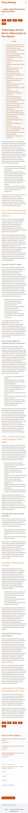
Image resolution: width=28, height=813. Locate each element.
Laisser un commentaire (8, 797)
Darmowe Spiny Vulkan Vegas (13, 73)
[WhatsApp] (4, 24)
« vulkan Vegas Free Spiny (12, 71)
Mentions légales (14, 811)
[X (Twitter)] (9, 20)
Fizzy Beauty (9, 2)
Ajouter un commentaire (8, 785)
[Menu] (25, 2)
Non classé (18, 14)
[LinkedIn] (20, 20)
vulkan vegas (10, 260)
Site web (5, 780)
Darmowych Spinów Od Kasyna (13, 98)
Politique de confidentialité (16, 809)
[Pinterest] (15, 20)
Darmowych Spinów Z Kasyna (13, 48)
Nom (4, 771)
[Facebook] (4, 20)
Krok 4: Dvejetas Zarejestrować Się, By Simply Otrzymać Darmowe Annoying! (14, 80)
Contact (7, 809)
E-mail (4, 776)
